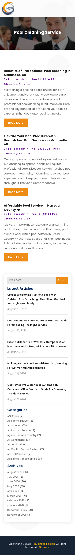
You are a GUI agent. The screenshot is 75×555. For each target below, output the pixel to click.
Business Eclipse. (44, 544)
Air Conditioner (16, 440)
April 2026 (13, 491)
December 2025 (17, 510)
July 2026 (13, 476)
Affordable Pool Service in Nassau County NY (32, 207)
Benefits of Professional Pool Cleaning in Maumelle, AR (37, 73)
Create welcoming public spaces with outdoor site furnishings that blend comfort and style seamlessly (36, 299)
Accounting (14, 425)
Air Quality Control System (23, 449)
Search (62, 280)
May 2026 (13, 486)
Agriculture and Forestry (21, 435)
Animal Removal (17, 454)
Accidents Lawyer (18, 421)
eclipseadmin (18, 79)
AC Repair (13, 416)
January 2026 (15, 505)
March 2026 (14, 495)
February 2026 (16, 500)
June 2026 (13, 481)
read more (15, 123)
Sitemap (44, 547)
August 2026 (14, 472)
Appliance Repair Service (22, 459)
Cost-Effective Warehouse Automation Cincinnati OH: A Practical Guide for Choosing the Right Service (36, 389)
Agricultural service (19, 430)
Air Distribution (16, 444)
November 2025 (17, 514)
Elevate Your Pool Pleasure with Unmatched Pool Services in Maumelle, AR (36, 140)
